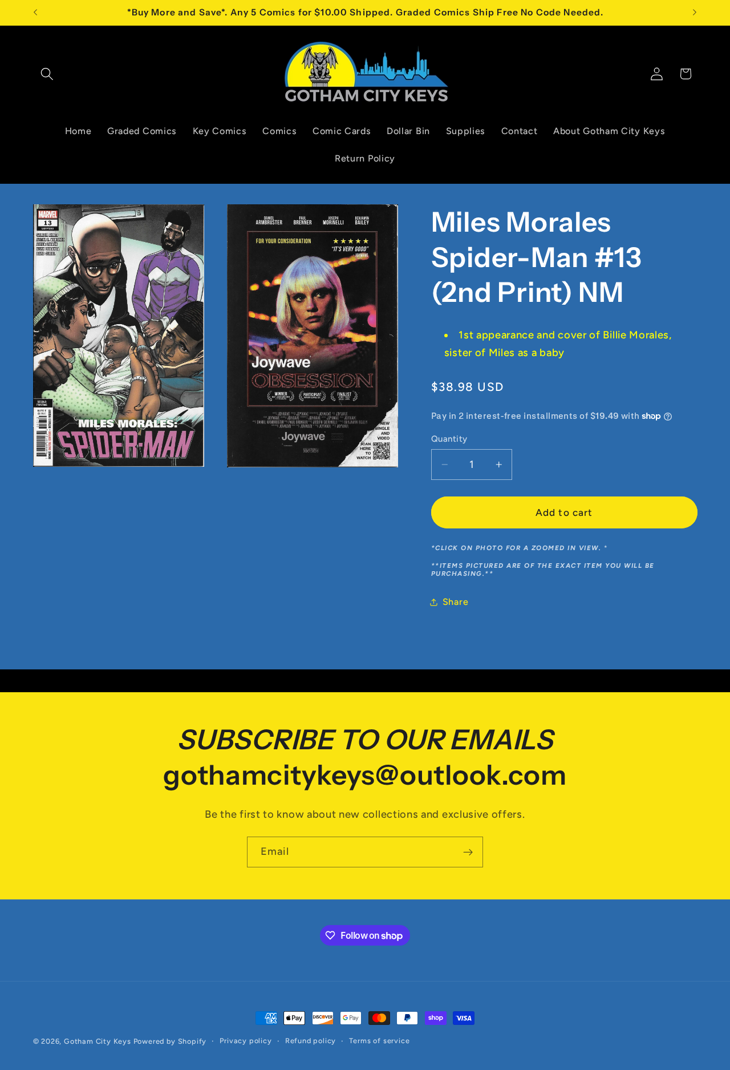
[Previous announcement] (35, 12)
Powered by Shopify (170, 1041)
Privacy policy (245, 1040)
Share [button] (455, 601)
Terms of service (379, 1040)
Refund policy (310, 1040)
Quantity (449, 439)
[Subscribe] (467, 852)
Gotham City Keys (97, 1041)
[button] (47, 73)
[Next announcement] (694, 12)
